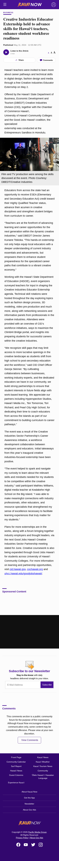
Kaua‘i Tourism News (42, 766)
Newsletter (29, 804)
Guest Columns (16, 775)
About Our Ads (29, 810)
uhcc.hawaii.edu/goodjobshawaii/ (23, 573)
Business (8, 13)
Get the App (29, 798)
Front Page (16, 757)
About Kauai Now (29, 792)
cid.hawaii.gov (18, 569)
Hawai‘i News (16, 771)
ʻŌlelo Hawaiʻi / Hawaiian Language (43, 776)
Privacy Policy (22, 838)
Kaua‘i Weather (43, 762)
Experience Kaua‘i (16, 782)
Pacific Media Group (37, 832)
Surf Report (16, 766)
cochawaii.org (35, 569)
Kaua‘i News (42, 757)
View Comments (29, 740)
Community (43, 771)
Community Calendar (16, 762)
